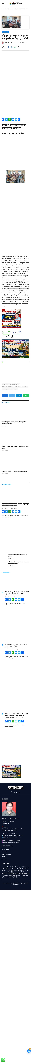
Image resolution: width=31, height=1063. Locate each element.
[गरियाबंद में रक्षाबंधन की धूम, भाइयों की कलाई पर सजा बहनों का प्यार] (15, 437)
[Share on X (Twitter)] (11, 47)
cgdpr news (5, 384)
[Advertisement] (15, 69)
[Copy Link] (18, 47)
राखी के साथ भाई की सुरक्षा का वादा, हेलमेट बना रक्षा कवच (14, 471)
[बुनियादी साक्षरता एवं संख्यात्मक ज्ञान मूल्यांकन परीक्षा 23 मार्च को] (11, 28)
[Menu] (3, 3)
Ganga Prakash (6, 883)
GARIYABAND (5, 32)
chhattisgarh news (14, 384)
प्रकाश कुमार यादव (9, 42)
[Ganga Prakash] (16, 3)
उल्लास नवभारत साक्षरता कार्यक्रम (20, 386)
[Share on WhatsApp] (15, 47)
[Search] (28, 3)
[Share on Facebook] (8, 47)
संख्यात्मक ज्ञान (14, 389)
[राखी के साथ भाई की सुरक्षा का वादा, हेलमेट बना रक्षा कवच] (15, 461)
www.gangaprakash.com (14, 837)
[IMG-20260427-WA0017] (11, 327)
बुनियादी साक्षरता (5, 389)
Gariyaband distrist (7, 386)
